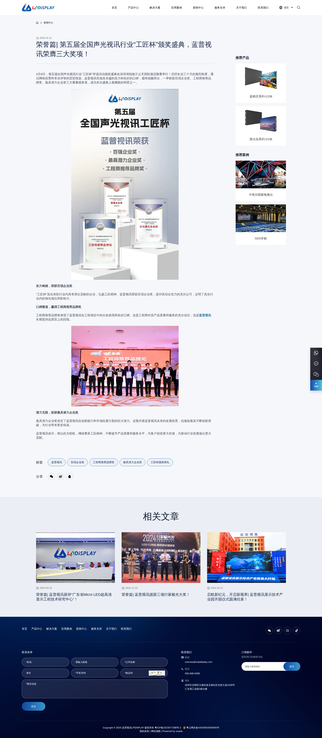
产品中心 (133, 7)
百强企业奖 (77, 462)
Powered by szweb (172, 731)
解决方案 (155, 7)
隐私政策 (144, 731)
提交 (33, 706)
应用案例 (176, 7)
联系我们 (263, 7)
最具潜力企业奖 (132, 462)
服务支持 (219, 7)
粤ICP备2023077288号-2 (168, 727)
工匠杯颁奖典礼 (160, 462)
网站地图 (155, 731)
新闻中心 (198, 7)
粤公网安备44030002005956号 (202, 727)
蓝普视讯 (56, 462)
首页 (114, 7)
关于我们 (241, 7)
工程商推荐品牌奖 (103, 462)
